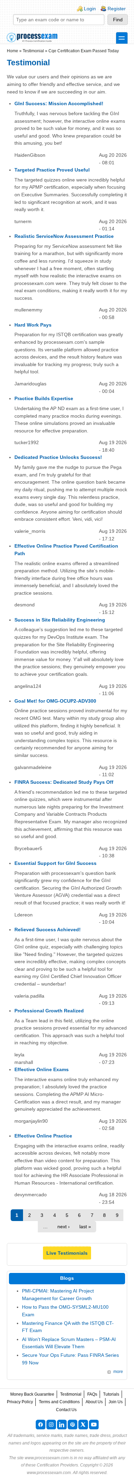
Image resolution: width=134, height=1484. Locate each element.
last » (85, 1226)
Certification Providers (57, 1465)
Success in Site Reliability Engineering (59, 620)
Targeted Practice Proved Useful (52, 170)
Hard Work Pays (33, 325)
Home (12, 50)
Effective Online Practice (43, 1136)
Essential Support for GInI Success (55, 863)
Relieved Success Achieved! (47, 929)
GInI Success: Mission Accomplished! (58, 103)
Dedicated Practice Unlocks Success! (58, 457)
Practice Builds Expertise (43, 398)
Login (90, 8)
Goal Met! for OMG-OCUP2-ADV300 (55, 701)
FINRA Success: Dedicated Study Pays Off (63, 782)
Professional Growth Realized (49, 1010)
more (118, 1372)
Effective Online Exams (41, 1069)
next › (63, 1226)
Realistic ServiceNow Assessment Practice (64, 236)
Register (117, 8)
